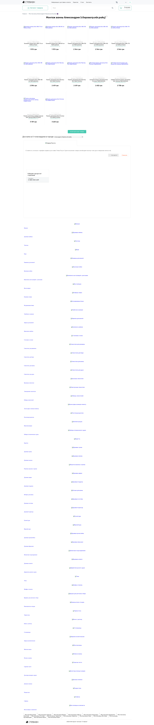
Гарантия (75, 2)
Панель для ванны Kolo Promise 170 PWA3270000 (55, 116)
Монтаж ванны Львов (40, 717)
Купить (33, 52)
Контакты (88, 2)
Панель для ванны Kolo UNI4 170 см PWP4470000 (120, 44)
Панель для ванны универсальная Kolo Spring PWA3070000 (33, 116)
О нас (82, 2)
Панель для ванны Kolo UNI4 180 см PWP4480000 (33, 80)
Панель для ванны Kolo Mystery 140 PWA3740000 (55, 80)
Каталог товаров (36, 8)
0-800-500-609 (33, 180)
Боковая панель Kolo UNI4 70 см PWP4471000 (33, 44)
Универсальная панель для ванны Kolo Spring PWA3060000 (120, 80)
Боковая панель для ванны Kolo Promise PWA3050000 (99, 80)
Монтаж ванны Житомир (100, 716)
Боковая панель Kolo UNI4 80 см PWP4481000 (55, 44)
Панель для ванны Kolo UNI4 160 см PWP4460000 (99, 44)
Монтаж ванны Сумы (85, 716)
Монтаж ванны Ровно (54, 717)
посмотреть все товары (77, 131)
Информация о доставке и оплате (61, 2)
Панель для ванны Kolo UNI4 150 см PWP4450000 (77, 44)
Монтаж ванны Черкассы (70, 716)
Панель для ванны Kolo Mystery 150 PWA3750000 (77, 80)
